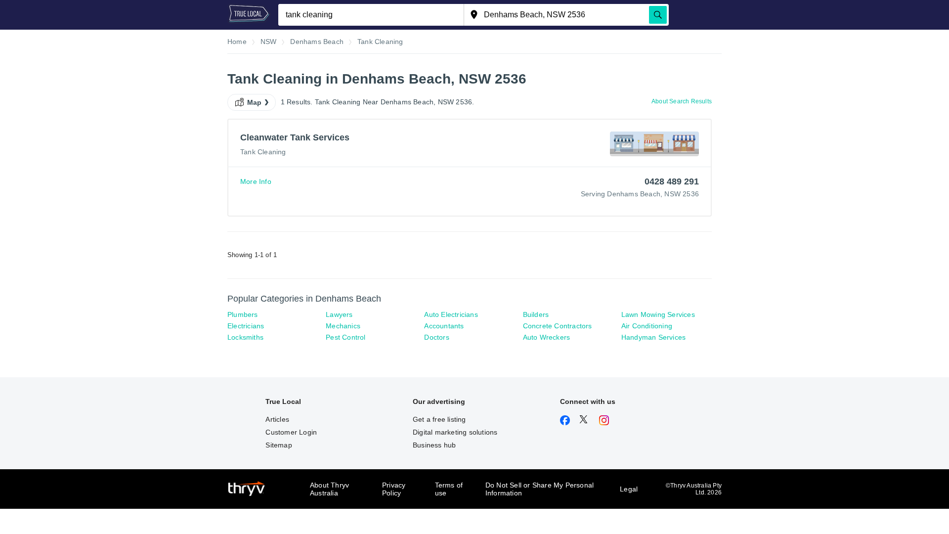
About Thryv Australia (329, 489)
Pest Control (345, 337)
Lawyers (339, 314)
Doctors (436, 337)
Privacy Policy (393, 489)
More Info (255, 181)
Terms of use (449, 489)
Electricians (245, 326)
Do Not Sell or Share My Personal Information (539, 489)
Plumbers (242, 314)
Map (254, 102)
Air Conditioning (646, 326)
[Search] (658, 15)
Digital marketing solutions (455, 432)
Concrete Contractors (557, 326)
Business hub (434, 445)
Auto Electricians (450, 314)
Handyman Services (653, 337)
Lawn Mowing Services (658, 314)
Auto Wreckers (546, 337)
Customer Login (291, 432)
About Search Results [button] (681, 101)
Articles (277, 419)
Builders (536, 314)
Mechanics (343, 326)
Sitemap (278, 445)
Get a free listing (439, 419)
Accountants (444, 326)
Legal (629, 489)
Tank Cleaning (263, 152)
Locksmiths (245, 337)
